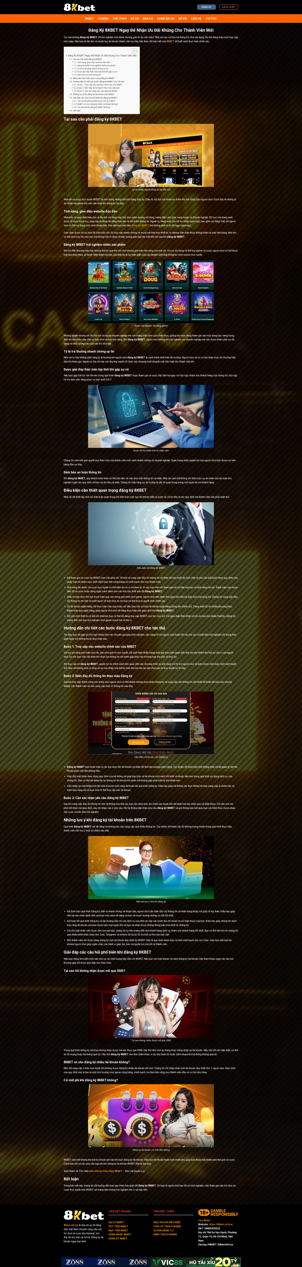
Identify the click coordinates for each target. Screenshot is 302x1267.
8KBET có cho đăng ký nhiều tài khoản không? (97, 104)
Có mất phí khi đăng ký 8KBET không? (93, 107)
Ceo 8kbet (204, 1220)
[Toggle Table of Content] (133, 51)
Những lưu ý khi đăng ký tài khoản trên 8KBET (94, 94)
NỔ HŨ (183, 18)
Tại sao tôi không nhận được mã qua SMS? (96, 101)
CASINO (103, 18)
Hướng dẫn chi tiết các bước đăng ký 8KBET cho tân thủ (98, 81)
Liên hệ (196, 18)
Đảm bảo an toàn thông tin (89, 75)
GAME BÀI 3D (165, 18)
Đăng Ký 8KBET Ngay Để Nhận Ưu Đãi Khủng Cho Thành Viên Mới (102, 55)
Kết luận (76, 110)
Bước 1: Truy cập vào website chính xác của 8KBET (99, 85)
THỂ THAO (119, 18)
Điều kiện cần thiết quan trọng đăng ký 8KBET (94, 78)
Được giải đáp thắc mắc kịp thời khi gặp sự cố (97, 72)
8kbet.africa (71, 1225)
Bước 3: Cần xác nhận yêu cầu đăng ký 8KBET (97, 91)
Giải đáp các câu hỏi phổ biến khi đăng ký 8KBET (95, 97)
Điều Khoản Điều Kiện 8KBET (105, 1171)
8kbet (89, 18)
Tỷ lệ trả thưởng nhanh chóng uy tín (92, 69)
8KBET (170, 41)
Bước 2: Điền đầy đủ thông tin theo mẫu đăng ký (98, 88)
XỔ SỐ (135, 18)
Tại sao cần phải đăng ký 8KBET (87, 59)
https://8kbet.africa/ (221, 1224)
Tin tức (211, 18)
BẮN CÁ (148, 18)
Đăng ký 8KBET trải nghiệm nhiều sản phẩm (96, 65)
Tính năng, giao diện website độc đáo (93, 62)
